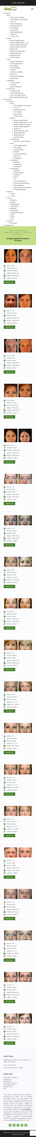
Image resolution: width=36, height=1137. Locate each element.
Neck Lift (13, 74)
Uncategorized (8, 225)
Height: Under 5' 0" (12, 577)
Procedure (10, 101)
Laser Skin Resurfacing (18, 95)
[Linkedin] (26, 1125)
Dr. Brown (13, 223)
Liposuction (14, 30)
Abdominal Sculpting (17, 17)
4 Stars (12, 194)
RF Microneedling (19, 189)
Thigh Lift (13, 34)
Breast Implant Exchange (18, 45)
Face (8, 59)
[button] (32, 9)
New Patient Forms (9, 1085)
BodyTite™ (17, 170)
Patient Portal (8, 1087)
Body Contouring (16, 24)
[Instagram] (18, 1125)
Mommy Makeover (16, 32)
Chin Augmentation (16, 63)
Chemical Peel (15, 91)
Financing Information (10, 1083)
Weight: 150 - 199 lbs (13, 704)
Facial (16, 177)
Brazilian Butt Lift (16, 26)
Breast (9, 38)
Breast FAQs (7, 1081)
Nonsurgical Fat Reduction (19, 97)
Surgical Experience (17, 212)
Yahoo (12, 217)
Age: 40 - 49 (10, 487)
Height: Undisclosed (13, 273)
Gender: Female (12, 268)
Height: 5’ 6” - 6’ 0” (12, 702)
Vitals (12, 215)
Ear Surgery (14, 66)
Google (12, 202)
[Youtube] (22, 1125)
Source (9, 198)
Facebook (13, 200)
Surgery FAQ (7, 1079)
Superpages (14, 210)
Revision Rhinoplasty (17, 76)
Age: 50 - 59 (10, 311)
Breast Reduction (16, 53)
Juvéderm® (17, 164)
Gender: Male (11, 358)
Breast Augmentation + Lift (19, 42)
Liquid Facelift (15, 82)
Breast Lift (13, 49)
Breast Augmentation (17, 40)
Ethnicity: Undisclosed (13, 450)
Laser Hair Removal (16, 93)
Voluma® (13, 84)
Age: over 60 (11, 266)
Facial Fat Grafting (16, 72)
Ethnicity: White (11, 315)
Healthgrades (14, 204)
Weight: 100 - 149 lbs (13, 787)
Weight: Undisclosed (13, 275)
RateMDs (13, 208)
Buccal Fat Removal (17, 61)
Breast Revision (15, 55)
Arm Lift (13, 21)
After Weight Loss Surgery (19, 19)
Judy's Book (14, 206)
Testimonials (7, 99)
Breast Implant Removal (18, 47)
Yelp (11, 219)
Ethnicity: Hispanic (12, 270)
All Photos (6, 13)
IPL (15, 179)
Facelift (12, 70)
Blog (5, 1088)
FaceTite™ (17, 175)
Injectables (10, 80)
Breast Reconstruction (17, 51)
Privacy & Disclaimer (18, 1134)
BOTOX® (17, 162)
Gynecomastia (15, 57)
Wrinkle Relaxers (15, 87)
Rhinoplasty (14, 78)
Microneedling (18, 185)
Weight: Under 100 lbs (13, 580)
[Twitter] (14, 1125)
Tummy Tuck (14, 36)
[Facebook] (10, 1125)
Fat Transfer (14, 28)
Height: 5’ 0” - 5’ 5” (12, 743)
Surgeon (9, 221)
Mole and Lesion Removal (22, 141)
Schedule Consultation (11, 1077)
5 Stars (12, 196)
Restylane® (17, 166)
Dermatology (14, 139)
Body (8, 15)
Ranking (9, 191)
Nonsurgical (11, 89)
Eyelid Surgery (15, 68)
